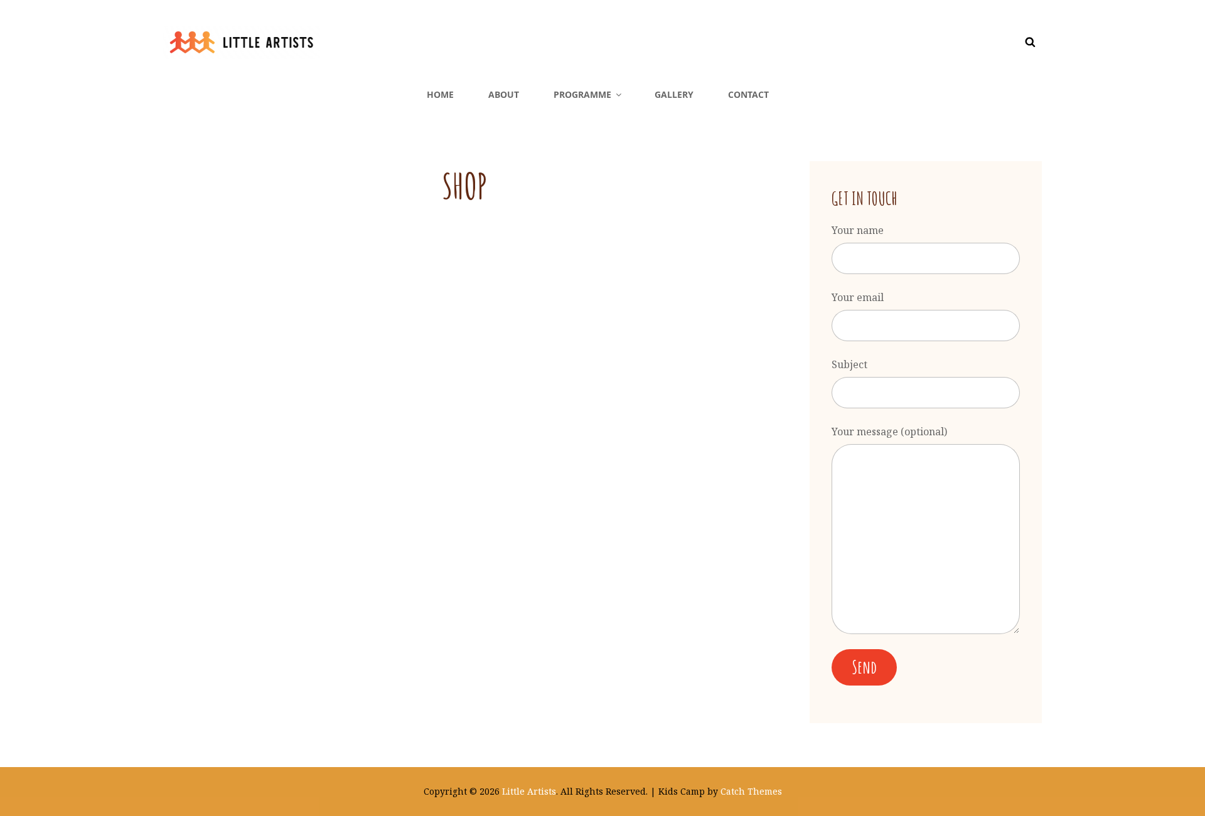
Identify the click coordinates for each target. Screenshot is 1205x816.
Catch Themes (751, 791)
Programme (582, 94)
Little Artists (529, 791)
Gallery (674, 94)
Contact (748, 94)
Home (440, 94)
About (503, 94)
